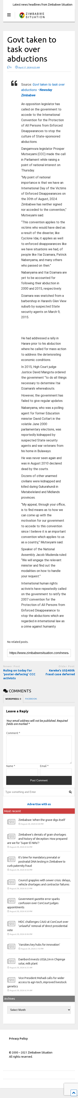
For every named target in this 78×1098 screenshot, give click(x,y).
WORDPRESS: (13, 699)
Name (10, 766)
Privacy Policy (18, 1038)
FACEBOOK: (31, 699)
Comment (13, 733)
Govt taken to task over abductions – (43, 90)
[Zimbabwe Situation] (32, 19)
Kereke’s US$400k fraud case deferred (60, 672)
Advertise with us (39, 804)
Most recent (12, 811)
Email (44, 766)
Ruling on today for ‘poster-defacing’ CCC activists (19, 674)
